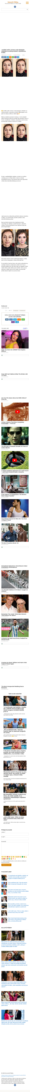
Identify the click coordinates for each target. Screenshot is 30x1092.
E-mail (3, 836)
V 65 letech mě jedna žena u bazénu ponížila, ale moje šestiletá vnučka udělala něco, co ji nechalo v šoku (14, 752)
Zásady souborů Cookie (17, 1075)
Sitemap (12, 1076)
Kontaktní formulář (5, 1076)
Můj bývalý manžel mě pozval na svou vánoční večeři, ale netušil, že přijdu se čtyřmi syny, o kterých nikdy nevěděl (14, 774)
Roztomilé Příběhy (13, 2)
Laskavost (23, 310)
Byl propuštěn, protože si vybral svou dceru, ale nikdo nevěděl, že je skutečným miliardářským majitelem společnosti (14, 797)
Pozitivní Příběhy (17, 55)
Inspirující (16, 310)
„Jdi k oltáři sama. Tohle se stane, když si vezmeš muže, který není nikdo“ (13, 818)
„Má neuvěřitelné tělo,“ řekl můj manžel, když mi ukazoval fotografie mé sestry (14, 731)
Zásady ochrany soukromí (6, 1075)
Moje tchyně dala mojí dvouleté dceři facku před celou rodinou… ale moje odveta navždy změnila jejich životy (14, 1004)
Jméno (3, 832)
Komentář (3, 841)
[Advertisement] (15, 30)
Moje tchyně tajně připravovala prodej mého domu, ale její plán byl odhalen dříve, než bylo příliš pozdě (17, 919)
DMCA (24, 1075)
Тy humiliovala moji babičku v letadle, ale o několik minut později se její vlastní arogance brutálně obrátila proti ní (14, 709)
